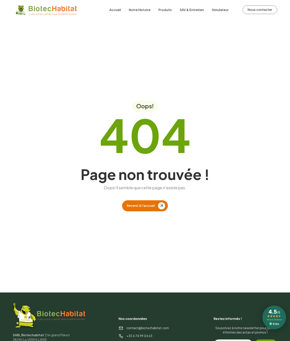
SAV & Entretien (192, 10)
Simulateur (220, 10)
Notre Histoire (140, 10)
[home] (47, 10)
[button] (165, 10)
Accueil (115, 10)
